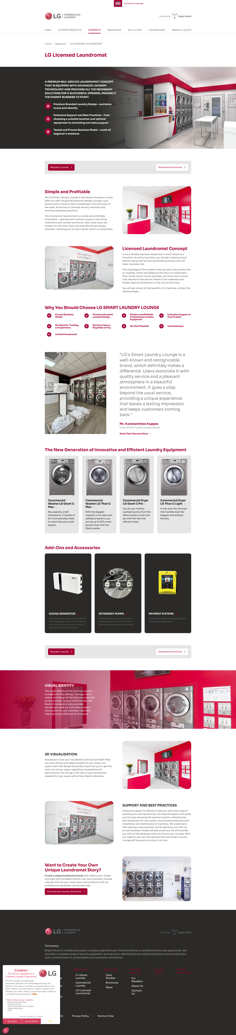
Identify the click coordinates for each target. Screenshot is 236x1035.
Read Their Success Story (134, 433)
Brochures (112, 982)
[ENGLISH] (118, 3)
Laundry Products (70, 30)
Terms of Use (106, 1016)
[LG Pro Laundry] (63, 16)
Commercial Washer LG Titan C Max (98, 504)
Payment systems (161, 613)
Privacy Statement (183, 971)
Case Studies (110, 977)
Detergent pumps (111, 613)
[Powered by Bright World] (175, 16)
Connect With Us (135, 971)
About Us (137, 985)
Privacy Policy (80, 1016)
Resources (114, 30)
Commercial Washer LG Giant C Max (61, 504)
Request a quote (181, 30)
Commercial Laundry (83, 984)
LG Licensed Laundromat (83, 992)
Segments (94, 30)
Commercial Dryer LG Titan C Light (173, 502)
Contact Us (137, 992)
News (109, 987)
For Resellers (157, 30)
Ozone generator (62, 613)
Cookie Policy (159, 971)
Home (48, 30)
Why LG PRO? (135, 30)
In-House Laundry (81, 977)
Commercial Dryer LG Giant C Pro (135, 502)
